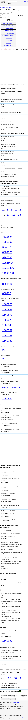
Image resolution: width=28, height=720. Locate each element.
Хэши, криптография (8, 33)
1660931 (7, 398)
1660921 (7, 304)
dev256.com (23, 717)
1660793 (7, 335)
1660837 (7, 330)
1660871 (7, 319)
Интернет (8, 43)
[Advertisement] (14, 67)
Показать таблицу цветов (8, 698)
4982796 (7, 241)
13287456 (8, 267)
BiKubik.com (15, 702)
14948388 (8, 273)
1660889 (7, 309)
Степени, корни (9, 28)
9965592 (7, 257)
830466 (6, 293)
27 (3, 349)
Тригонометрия (9, 30)
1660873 (7, 314)
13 (8, 214)
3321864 (7, 236)
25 (9, 678)
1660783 (7, 340)
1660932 (7, 640)
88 (15, 678)
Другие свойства (8, 45)
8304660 (7, 252)
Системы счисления (8, 23)
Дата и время (8, 38)
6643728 (7, 247)
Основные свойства (8, 25)
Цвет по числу (8, 40)
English (26, 1)
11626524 (8, 262)
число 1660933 (11, 387)
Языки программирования (9, 35)
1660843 (7, 325)
